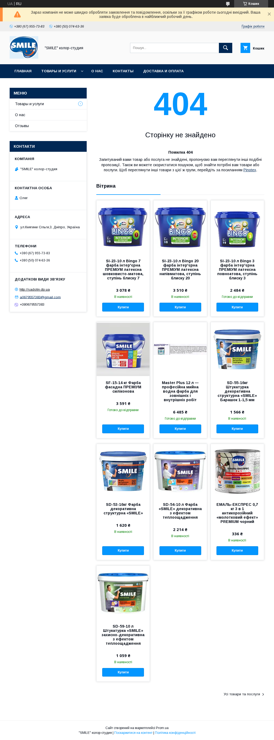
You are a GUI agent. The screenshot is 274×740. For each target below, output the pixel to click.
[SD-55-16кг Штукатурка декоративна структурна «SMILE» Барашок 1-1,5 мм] (237, 349)
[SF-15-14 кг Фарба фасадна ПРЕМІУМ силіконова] (123, 349)
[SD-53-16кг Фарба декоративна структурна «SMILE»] (123, 471)
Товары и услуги (58, 71)
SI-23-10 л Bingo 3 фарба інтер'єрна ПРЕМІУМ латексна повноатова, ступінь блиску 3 (237, 269)
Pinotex (249, 170)
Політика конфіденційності (175, 733)
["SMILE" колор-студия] (24, 57)
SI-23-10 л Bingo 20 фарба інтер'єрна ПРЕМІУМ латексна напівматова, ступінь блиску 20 (180, 269)
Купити (123, 307)
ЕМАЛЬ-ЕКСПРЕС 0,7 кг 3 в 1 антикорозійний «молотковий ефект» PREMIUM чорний (237, 513)
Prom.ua (162, 728)
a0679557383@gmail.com (40, 297)
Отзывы (22, 126)
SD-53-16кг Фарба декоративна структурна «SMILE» (123, 508)
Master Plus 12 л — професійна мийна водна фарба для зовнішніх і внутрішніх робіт (180, 391)
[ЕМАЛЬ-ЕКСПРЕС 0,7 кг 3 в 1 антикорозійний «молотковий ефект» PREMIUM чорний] (237, 471)
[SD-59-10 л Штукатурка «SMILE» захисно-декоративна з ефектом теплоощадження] (123, 592)
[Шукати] (225, 48)
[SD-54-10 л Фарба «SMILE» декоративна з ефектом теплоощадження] (180, 471)
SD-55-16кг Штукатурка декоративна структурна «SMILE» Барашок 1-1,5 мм (237, 391)
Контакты (123, 71)
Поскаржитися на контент (133, 733)
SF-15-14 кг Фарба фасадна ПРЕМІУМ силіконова (123, 387)
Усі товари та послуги (242, 694)
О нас (97, 71)
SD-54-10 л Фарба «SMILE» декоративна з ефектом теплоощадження (180, 510)
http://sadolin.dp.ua (35, 289)
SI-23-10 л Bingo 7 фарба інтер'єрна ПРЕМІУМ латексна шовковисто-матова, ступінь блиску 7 (123, 269)
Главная (23, 71)
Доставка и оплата (163, 71)
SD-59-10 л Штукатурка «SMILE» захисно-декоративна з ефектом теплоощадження (123, 635)
